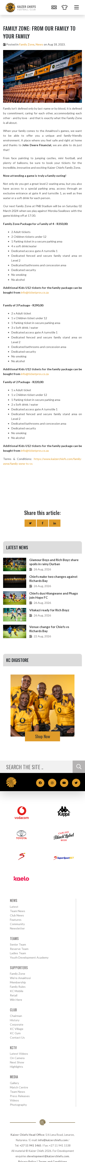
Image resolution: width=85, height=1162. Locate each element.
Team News (17, 911)
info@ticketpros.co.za (35, 292)
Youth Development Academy (29, 957)
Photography (18, 1104)
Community (17, 924)
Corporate (16, 1024)
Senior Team (18, 944)
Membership (18, 982)
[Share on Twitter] (30, 523)
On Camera (17, 1058)
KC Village (16, 1029)
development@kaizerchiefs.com (48, 1156)
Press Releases (20, 1096)
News (39, 44)
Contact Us (17, 1037)
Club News (17, 915)
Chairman (16, 1015)
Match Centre (19, 1087)
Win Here (16, 999)
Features (15, 919)
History (14, 1020)
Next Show (17, 1062)
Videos (14, 1100)
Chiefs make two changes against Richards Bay (53, 579)
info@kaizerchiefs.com (53, 1140)
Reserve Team (19, 949)
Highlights (16, 1066)
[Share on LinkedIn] (54, 523)
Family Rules (18, 986)
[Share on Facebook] (42, 523)
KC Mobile (16, 991)
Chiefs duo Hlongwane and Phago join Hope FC (53, 595)
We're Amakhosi (20, 978)
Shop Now (42, 736)
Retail (13, 995)
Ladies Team (18, 953)
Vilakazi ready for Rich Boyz (49, 610)
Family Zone (26, 44)
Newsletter (17, 928)
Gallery (14, 1083)
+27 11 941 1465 (30, 1145)
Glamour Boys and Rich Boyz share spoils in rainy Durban (54, 562)
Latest (14, 906)
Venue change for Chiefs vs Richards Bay (49, 629)
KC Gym (15, 1033)
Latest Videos (19, 1053)
